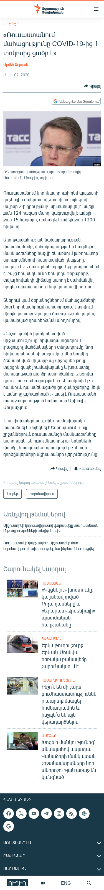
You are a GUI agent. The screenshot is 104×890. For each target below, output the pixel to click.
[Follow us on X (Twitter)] (21, 813)
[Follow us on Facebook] (8, 813)
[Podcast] (84, 813)
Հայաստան (51, 583)
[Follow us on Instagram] (59, 813)
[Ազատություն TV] (43, 883)
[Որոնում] (89, 883)
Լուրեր (11, 24)
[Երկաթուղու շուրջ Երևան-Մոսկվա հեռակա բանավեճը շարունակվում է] (22, 644)
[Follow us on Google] (8, 826)
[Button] (92, 86)
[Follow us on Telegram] (46, 813)
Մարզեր (49, 735)
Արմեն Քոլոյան (15, 64)
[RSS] (71, 813)
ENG (66, 883)
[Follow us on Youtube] (34, 813)
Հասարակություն (58, 680)
